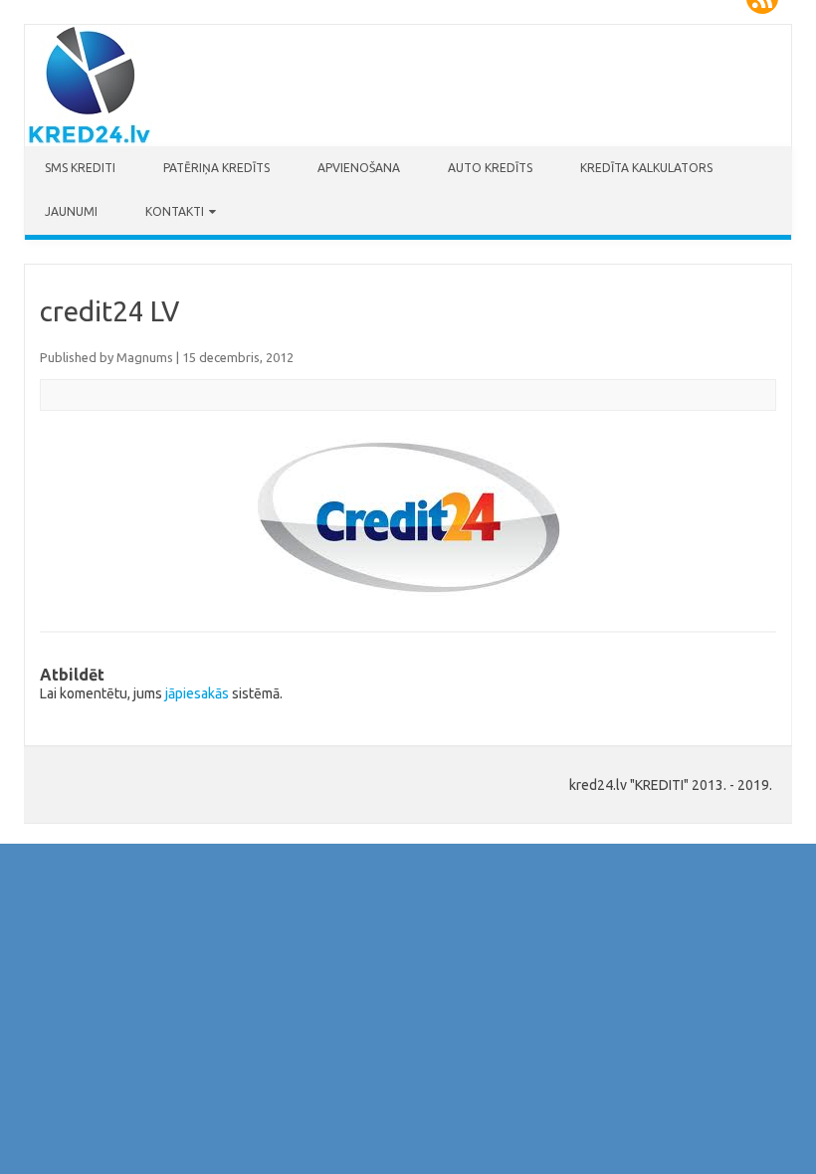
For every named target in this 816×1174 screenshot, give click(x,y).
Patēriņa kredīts (216, 167)
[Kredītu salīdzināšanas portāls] (88, 141)
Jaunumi (71, 211)
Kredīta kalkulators (646, 167)
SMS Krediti (80, 167)
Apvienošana (358, 167)
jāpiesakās (197, 693)
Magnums (144, 357)
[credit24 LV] (407, 518)
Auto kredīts (490, 167)
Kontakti (174, 211)
